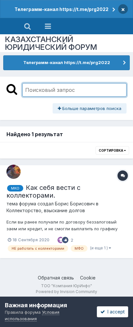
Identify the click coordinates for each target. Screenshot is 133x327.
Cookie (88, 277)
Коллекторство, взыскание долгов (45, 210)
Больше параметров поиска (91, 108)
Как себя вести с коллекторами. (43, 191)
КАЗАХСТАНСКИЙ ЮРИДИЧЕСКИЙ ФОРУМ (51, 43)
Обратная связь (56, 277)
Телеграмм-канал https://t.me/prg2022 (61, 9)
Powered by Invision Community (66, 291)
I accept (115, 311)
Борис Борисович (75, 203)
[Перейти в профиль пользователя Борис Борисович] (13, 172)
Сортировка (111, 150)
